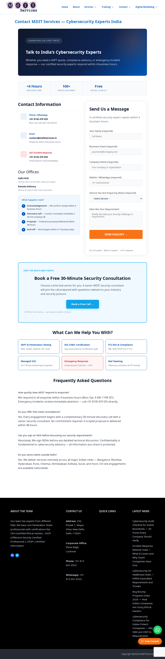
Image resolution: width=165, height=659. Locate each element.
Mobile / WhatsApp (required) (105, 177)
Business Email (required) (103, 146)
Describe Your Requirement (104, 209)
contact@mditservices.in (43, 137)
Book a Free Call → (82, 304)
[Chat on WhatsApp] (157, 630)
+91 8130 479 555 (38, 119)
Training (106, 6)
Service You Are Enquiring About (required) (112, 192)
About (76, 6)
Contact (123, 6)
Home (65, 6)
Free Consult (152, 641)
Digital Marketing (145, 6)
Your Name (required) (101, 131)
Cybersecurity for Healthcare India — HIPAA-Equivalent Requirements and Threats (143, 578)
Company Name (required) (103, 161)
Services (88, 6)
